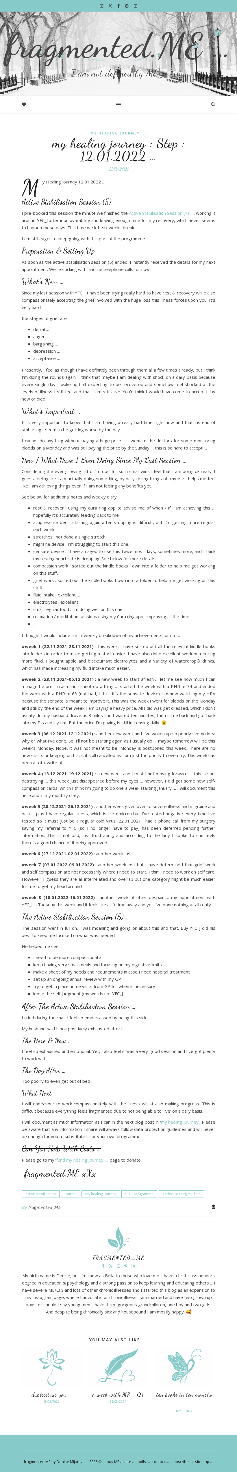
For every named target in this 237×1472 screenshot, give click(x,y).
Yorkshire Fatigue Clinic (181, 1193)
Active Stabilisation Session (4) (159, 213)
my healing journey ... (118, 133)
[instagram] (102, 5)
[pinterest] (127, 5)
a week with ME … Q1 (118, 1394)
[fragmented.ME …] (118, 54)
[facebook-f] (119, 5)
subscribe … (182, 1461)
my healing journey (180, 1122)
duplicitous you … (51, 1394)
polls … (144, 1461)
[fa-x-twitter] (110, 5)
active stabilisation (40, 1193)
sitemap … (204, 1461)
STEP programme (139, 1193)
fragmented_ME (44, 1207)
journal (70, 1193)
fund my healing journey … (82, 1160)
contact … (160, 1461)
